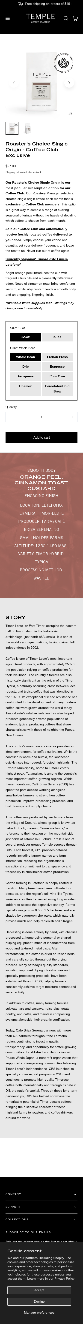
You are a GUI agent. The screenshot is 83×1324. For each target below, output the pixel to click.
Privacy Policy (64, 1278)
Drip (25, 366)
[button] (7, 18)
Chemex (25, 386)
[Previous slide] (14, 83)
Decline (39, 1301)
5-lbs (57, 337)
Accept (39, 1290)
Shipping (10, 172)
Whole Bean (25, 357)
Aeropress (26, 376)
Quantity (11, 407)
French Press (57, 357)
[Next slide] (69, 83)
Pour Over (57, 376)
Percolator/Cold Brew (57, 388)
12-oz (25, 337)
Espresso (57, 366)
